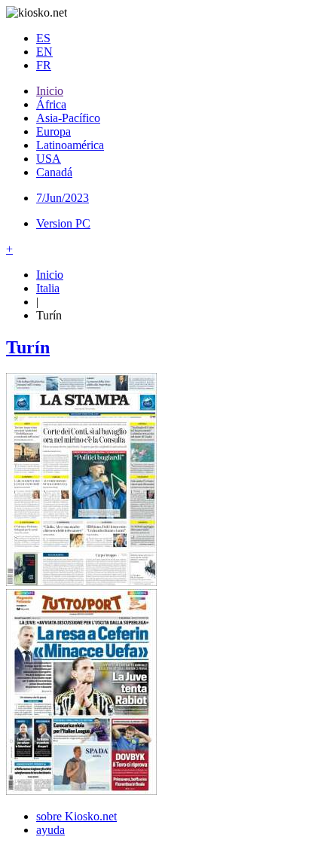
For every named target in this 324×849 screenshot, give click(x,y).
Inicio (49, 90)
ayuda (50, 829)
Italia (48, 288)
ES (43, 38)
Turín (28, 347)
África (51, 104)
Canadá (54, 172)
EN (44, 51)
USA (48, 158)
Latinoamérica (70, 145)
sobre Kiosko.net (76, 816)
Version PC (63, 223)
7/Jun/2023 (62, 197)
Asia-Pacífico (68, 117)
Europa (53, 131)
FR (43, 65)
